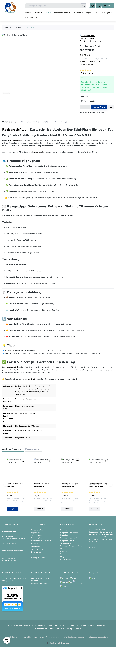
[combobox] (53, 5)
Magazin (63, 557)
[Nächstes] (110, 484)
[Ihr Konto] (99, 5)
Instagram (43, 583)
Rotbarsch (9, 350)
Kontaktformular (9, 561)
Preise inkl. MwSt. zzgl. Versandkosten (90, 62)
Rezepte (63, 551)
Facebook (35, 581)
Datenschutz (36, 552)
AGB (33, 555)
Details (39, 509)
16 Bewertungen (87, 73)
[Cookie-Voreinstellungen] (6, 640)
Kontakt (34, 544)
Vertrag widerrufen (38, 558)
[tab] (10, 122)
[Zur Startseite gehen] (10, 7)
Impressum (35, 533)
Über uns (64, 554)
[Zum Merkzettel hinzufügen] (111, 107)
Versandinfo (36, 546)
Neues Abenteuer (67, 560)
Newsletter (64, 530)
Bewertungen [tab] (61, 122)
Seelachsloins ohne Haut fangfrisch (98, 485)
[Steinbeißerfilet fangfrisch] (44, 469)
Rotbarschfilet (14, 130)
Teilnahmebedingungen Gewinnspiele (50, 625)
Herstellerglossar (38, 530)
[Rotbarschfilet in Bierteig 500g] (17, 469)
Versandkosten (52, 637)
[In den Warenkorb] (12, 509)
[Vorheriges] (5, 484)
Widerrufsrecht (37, 549)
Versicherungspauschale (41, 541)
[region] (38, 64)
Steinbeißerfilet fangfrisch (41, 485)
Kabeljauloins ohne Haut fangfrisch (70, 485)
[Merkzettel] (92, 5)
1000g (92, 101)
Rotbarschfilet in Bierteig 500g (15, 485)
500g (83, 101)
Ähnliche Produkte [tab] (11, 449)
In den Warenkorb (100, 107)
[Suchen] (83, 5)
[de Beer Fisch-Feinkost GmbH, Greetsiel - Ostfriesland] (91, 38)
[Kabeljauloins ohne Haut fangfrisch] (71, 469)
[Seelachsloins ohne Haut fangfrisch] (99, 469)
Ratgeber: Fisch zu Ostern (70, 538)
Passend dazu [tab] (32, 449)
